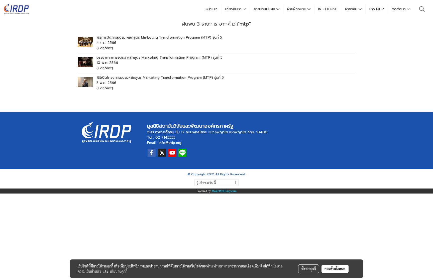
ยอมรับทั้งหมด (335, 268)
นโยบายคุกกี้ (118, 271)
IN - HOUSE (327, 9)
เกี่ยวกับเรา (234, 9)
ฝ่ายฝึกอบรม (297, 9)
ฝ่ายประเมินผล (265, 9)
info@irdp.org (170, 142)
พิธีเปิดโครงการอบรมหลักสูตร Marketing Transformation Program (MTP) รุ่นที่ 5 (160, 77)
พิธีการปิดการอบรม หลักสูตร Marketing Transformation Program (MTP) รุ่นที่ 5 (159, 37)
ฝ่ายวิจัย (352, 9)
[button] (421, 9)
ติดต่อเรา (399, 9)
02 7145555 (165, 137)
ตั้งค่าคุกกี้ (308, 268)
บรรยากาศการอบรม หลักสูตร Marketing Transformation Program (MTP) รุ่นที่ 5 (159, 57)
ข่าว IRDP (376, 9)
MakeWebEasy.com (224, 191)
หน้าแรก (212, 9)
